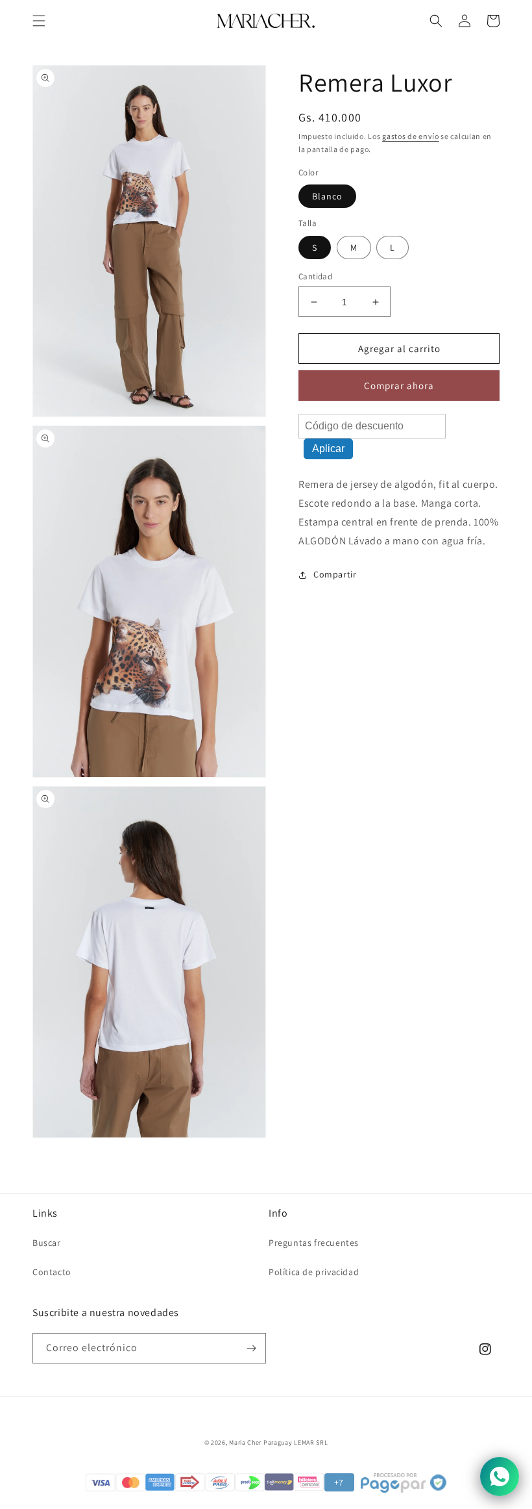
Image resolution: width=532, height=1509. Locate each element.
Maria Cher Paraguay (260, 1442)
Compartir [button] (334, 574)
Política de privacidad (314, 1272)
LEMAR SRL (311, 1442)
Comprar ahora (399, 385)
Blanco (327, 196)
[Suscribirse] (251, 1348)
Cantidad (315, 276)
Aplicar (328, 448)
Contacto (51, 1272)
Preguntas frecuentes (314, 1243)
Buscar (46, 1243)
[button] (39, 20)
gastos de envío (410, 136)
